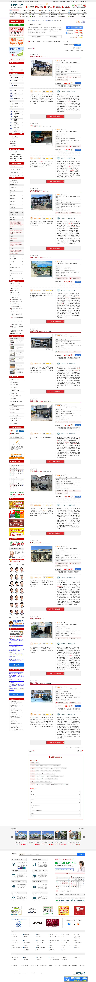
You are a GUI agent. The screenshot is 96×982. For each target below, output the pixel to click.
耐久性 (12, 253)
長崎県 (52, 784)
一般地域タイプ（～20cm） (16, 114)
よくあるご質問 (76, 1)
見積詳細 (78, 83)
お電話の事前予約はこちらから (64, 869)
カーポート (14, 10)
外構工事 (72, 17)
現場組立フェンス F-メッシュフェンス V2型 (17, 706)
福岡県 (38, 784)
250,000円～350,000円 (16, 156)
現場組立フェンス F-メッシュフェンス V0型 (17, 720)
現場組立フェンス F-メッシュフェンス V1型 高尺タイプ (17, 709)
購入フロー (12, 276)
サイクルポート (24, 10)
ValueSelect (64, 959)
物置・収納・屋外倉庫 (14, 15)
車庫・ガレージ (14, 172)
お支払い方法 (62, 1)
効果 (12, 230)
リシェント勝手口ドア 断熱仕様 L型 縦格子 (17, 730)
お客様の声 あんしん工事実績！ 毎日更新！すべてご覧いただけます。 (16, 31)
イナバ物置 (14, 959)
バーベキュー (13, 242)
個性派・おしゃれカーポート (17, 318)
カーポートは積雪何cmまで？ (17, 314)
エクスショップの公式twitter (74, 924)
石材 (76, 945)
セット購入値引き (16, 523)
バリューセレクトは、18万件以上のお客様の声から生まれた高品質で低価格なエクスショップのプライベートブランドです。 (17, 448)
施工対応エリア (14, 384)
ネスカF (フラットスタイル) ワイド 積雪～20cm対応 (66, 62)
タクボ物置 (39, 959)
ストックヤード (72, 15)
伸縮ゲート (33, 10)
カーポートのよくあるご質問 (17, 295)
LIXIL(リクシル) (15, 136)
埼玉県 (51, 768)
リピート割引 (43, 965)
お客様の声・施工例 (24, 965)
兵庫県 (43, 776)
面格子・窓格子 (53, 15)
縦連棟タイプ (16, 98)
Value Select (14, 145)
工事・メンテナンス (15, 290)
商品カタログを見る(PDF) (61, 80)
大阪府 (38, 776)
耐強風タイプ (16, 131)
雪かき (18, 222)
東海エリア (12, 195)
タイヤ (12, 244)
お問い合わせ (83, 1)
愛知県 (38, 773)
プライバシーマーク (19, 924)
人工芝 (33, 17)
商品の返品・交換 (14, 390)
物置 (12, 344)
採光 (17, 232)
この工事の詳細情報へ (55, 116)
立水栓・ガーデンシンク (55, 936)
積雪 (14, 222)
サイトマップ (13, 423)
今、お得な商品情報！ (16, 505)
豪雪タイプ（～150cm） (16, 125)
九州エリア (12, 210)
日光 (12, 226)
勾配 (15, 251)
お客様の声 (13, 398)
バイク (15, 238)
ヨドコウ (26, 959)
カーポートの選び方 (15, 292)
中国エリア (12, 207)
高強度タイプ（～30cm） (16, 117)
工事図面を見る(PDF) (61, 77)
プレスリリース (14, 415)
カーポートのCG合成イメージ (16, 309)
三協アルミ (13, 141)
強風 (15, 223)
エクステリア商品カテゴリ (16, 273)
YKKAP (12, 139)
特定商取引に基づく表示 (16, 401)
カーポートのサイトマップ (16, 333)
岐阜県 (48, 773)
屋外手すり (43, 12)
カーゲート (13, 350)
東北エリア (12, 190)
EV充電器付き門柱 (15, 175)
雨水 (12, 223)
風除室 (62, 15)
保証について (69, 1)
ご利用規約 (13, 404)
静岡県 (43, 773)
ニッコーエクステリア (54, 959)
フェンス (13, 363)
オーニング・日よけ (82, 12)
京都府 (48, 776)
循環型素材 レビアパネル (16, 723)
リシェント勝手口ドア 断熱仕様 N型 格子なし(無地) (17, 726)
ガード (12, 250)
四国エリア (12, 204)
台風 (19, 223)
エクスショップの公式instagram (78, 924)
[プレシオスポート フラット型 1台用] (48, 838)
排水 (16, 253)
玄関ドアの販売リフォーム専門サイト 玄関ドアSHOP (32, 910)
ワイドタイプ (16, 90)
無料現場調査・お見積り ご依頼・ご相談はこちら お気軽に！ (75, 979)
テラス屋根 (62, 10)
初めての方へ (14, 965)
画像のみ (72, 44)
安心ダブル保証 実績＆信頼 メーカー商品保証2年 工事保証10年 (16, 41)
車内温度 (68, 101)
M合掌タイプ (16, 93)
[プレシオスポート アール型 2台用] (35, 838)
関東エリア (12, 193)
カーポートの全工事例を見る (14, 181)
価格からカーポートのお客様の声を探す (17, 327)
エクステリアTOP (31, 20)
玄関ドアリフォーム (24, 17)
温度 (12, 233)
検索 (21, 69)
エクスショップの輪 (16, 532)
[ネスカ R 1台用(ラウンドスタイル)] (75, 838)
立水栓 (53, 12)
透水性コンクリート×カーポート (43, 17)
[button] (23, 564)
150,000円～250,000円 (16, 154)
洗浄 (16, 244)
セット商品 (77, 947)
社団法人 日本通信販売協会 (37, 923)
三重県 (53, 773)
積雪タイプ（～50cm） (16, 120)
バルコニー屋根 (82, 10)
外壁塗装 (51, 947)
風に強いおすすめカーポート (17, 321)
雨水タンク (26, 947)
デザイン (12, 261)
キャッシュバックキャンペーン (16, 514)
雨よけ (15, 230)
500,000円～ (14, 160)
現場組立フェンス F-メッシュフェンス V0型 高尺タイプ (17, 717)
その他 (11, 278)
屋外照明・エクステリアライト (17, 948)
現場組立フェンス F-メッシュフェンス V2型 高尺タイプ (17, 702)
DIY (37, 949)
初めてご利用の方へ (15, 379)
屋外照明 (53, 17)
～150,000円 (14, 151)
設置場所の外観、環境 (15, 267)
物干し (12, 245)
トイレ (63, 949)
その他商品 (62, 17)
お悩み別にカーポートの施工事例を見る (17, 330)
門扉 (33, 12)
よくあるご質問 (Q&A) (15, 395)
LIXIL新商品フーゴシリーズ (16, 299)
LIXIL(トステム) (15, 957)
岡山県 (43, 778)
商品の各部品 (13, 258)
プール (19, 242)
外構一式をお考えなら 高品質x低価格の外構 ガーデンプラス (16, 910)
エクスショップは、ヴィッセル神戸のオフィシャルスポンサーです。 (52, 923)
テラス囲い (72, 10)
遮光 (21, 232)
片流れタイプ (16, 77)
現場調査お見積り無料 (48, 7)
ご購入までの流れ (14, 382)
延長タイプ (16, 85)
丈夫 (19, 251)
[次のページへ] (82, 48)
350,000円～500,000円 (16, 158)
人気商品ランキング (15, 297)
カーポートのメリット (15, 283)
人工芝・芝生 (52, 949)
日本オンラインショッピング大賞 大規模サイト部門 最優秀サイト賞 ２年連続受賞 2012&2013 (63, 910)
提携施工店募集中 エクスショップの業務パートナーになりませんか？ (79, 910)
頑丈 (16, 250)
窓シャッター (43, 15)
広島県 (38, 778)
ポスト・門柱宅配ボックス (77, 937)
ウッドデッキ (14, 12)
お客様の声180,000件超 (66, 7)
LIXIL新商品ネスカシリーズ (16, 301)
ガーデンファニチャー (66, 945)
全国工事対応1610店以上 (39, 7)
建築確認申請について (15, 418)
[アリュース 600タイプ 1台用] (61, 838)
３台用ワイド (16, 103)
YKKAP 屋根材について (16, 306)
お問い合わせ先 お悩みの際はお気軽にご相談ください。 (70, 894)
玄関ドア (64, 947)
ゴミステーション (82, 15)
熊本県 (43, 784)
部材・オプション (14, 288)
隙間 (12, 251)
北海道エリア (13, 187)
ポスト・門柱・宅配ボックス (62, 12)
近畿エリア (12, 201)
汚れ (22, 224)
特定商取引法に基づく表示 (54, 965)
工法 (11, 270)
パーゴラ (33, 15)
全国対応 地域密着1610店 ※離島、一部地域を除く (16, 51)
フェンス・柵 (24, 12)
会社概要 (12, 412)
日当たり (12, 232)
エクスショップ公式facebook (69, 924)
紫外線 (67, 297)
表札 (72, 12)
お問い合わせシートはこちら (78, 902)
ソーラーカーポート (15, 169)
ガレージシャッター (53, 10)
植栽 (38, 945)
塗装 (18, 224)
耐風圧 (20, 230)
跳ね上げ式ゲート (43, 10)
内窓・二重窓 (14, 17)
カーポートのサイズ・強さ (16, 286)
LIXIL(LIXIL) (39, 957)
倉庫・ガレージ (78, 940)
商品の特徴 (12, 256)
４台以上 (16, 106)
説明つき (78, 44)
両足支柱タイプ (16, 80)
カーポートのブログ (15, 311)
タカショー (77, 957)
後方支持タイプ (16, 111)
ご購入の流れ (55, 1)
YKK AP (25, 957)
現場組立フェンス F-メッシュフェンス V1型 (17, 713)
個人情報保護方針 (14, 406)
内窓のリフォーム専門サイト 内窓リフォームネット (48, 910)
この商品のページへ (75, 77)
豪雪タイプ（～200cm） (16, 128)
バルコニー (24, 15)
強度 (20, 250)
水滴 (12, 224)
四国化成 (13, 143)
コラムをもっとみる (16, 694)
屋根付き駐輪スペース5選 (17, 324)
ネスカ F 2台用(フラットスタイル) (49, 20)
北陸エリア (12, 198)
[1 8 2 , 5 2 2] (16, 33)
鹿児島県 (66, 784)
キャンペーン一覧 (34, 965)
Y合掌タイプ (16, 96)
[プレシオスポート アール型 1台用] (21, 838)
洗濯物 (20, 244)
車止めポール (14, 166)
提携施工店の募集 (14, 409)
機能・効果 (12, 217)
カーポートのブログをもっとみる (16, 665)
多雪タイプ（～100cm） (16, 122)
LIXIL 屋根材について (15, 304)
